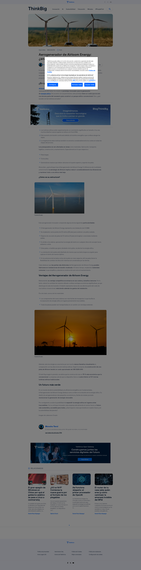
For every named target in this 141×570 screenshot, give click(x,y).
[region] (71, 73)
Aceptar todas (89, 84)
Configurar (52, 84)
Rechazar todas (77, 84)
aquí (74, 80)
